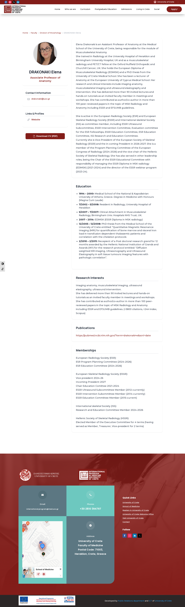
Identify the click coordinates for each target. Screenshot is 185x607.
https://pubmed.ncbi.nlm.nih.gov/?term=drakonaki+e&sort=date (113, 335)
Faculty (34, 33)
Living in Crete (143, 9)
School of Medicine (131, 506)
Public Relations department (131, 601)
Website (35, 119)
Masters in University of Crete (136, 510)
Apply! (174, 9)
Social (156, 9)
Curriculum (85, 9)
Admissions (126, 9)
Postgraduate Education (106, 9)
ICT (150, 601)
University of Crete (131, 502)
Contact (126, 522)
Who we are (70, 9)
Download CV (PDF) (47, 136)
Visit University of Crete (133, 518)
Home (57, 9)
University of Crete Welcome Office (138, 514)
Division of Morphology (50, 33)
